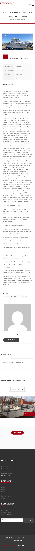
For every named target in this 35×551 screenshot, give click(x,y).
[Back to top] (30, 533)
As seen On (17, 432)
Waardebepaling (6, 512)
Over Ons (4, 487)
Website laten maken (10, 545)
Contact (3, 498)
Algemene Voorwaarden (8, 494)
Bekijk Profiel (11, 340)
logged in (11, 362)
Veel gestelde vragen (7, 514)
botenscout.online (6, 467)
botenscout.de (5, 469)
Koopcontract (5, 510)
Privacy (3, 491)
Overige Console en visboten (18, 19)
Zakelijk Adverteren (6, 496)
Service (3, 489)
